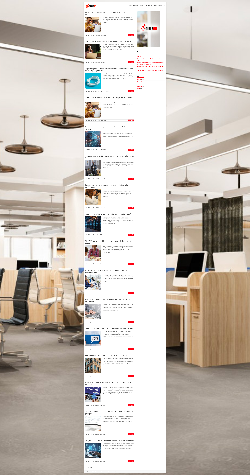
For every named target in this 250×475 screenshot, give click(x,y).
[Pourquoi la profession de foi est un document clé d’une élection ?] (93, 331)
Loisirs (155, 5)
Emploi (130, 5)
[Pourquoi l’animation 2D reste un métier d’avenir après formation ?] (93, 160)
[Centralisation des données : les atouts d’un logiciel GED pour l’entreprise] (93, 304)
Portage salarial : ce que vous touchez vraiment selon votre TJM (108, 42)
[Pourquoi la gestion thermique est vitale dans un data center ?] (93, 217)
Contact (160, 5)
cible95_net (89, 35)
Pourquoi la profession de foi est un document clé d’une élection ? (109, 328)
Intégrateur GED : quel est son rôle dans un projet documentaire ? (109, 441)
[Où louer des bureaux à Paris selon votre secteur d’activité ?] (93, 358)
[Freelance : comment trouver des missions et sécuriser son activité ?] (93, 17)
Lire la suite (131, 35)
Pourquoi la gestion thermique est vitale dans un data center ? (108, 214)
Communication (148, 5)
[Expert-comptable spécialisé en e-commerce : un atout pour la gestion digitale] (93, 387)
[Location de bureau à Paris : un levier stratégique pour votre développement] (93, 275)
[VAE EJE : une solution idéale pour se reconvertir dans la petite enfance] (93, 246)
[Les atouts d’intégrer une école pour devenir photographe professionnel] (93, 190)
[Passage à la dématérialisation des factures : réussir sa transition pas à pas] (93, 416)
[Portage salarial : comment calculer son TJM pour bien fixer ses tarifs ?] (93, 102)
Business (141, 5)
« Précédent (89, 467)
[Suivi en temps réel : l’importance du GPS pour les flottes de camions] (93, 131)
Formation (135, 5)
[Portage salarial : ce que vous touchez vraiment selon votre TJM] (93, 44)
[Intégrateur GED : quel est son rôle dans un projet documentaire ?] (93, 443)
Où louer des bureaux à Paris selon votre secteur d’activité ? (107, 355)
